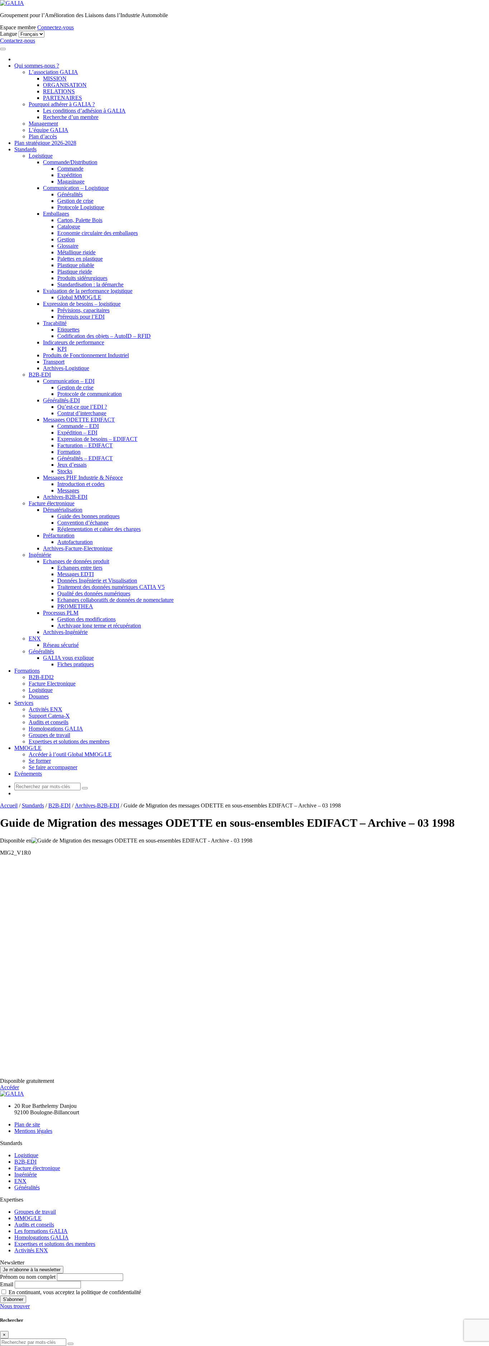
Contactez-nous (17, 41)
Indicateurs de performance (73, 342)
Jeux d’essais (72, 465)
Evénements (28, 774)
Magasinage (70, 181)
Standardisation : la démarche (90, 284)
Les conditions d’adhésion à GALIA (84, 111)
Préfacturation (58, 535)
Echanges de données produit (76, 561)
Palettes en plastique (80, 259)
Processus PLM (60, 613)
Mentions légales (33, 1131)
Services (23, 703)
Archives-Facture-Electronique (77, 548)
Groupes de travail (49, 735)
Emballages (56, 214)
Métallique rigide (76, 252)
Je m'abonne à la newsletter (31, 1269)
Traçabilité (55, 323)
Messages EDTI (75, 574)
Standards (25, 149)
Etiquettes (68, 329)
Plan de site (27, 1124)
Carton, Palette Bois (79, 220)
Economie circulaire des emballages (97, 233)
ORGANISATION (65, 85)
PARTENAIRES (62, 98)
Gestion (66, 239)
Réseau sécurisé (61, 645)
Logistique (41, 156)
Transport (53, 362)
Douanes (39, 696)
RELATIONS (59, 91)
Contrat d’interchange (81, 413)
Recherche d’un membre (70, 117)
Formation (69, 452)
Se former (40, 761)
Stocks (64, 471)
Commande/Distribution (70, 162)
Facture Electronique (52, 684)
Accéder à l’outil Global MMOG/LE (70, 754)
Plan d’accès (43, 136)
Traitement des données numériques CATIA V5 (111, 587)
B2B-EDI (40, 375)
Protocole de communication (89, 394)
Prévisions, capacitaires (83, 310)
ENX (35, 638)
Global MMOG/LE (79, 297)
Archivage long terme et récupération (99, 626)
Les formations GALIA (41, 1231)
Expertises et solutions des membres (69, 741)
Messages (68, 490)
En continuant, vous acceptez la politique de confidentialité (74, 1292)
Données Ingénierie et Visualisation (97, 581)
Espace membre (18, 27)
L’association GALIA (53, 72)
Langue (8, 34)
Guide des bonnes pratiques (88, 516)
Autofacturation (75, 542)
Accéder (9, 1087)
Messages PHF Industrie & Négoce (83, 478)
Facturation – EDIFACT (85, 445)
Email (6, 1284)
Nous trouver (15, 1306)
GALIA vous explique (68, 658)
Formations (27, 671)
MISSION (55, 78)
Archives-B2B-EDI (65, 497)
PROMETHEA (75, 606)
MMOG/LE (28, 748)
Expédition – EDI (77, 432)
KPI (62, 349)
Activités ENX (45, 709)
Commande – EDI (78, 426)
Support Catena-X (49, 716)
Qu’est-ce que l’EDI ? (82, 407)
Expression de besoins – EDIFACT (97, 439)
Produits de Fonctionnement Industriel (86, 355)
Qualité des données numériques (93, 593)
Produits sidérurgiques (82, 278)
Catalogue (68, 226)
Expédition (69, 175)
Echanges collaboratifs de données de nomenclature (115, 600)
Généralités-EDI (61, 400)
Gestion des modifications (86, 619)
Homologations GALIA (56, 729)
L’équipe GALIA (48, 130)
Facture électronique (51, 503)
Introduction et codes (81, 484)
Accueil (9, 805)
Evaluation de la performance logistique (87, 291)
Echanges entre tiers (79, 568)
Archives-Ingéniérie (65, 632)
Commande (70, 169)
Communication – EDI (69, 381)
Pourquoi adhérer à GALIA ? (62, 104)
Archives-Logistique (66, 368)
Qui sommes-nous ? (36, 66)
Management (43, 124)
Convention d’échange (82, 523)
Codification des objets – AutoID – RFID (104, 336)
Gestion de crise (75, 201)
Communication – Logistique (76, 188)
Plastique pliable (75, 265)
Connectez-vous (55, 27)
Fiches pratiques (75, 664)
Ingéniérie (40, 555)
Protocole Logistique (80, 207)
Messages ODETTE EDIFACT (79, 420)
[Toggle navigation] (3, 49)
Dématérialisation (62, 510)
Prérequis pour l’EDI (81, 317)
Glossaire (67, 246)
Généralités (70, 194)
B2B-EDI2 (41, 677)
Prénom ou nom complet (27, 1277)
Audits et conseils (48, 722)
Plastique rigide (74, 272)
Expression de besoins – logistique (82, 304)
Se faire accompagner (53, 767)
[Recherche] (85, 788)
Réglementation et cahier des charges (99, 529)
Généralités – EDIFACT (85, 458)
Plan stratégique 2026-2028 (45, 143)
